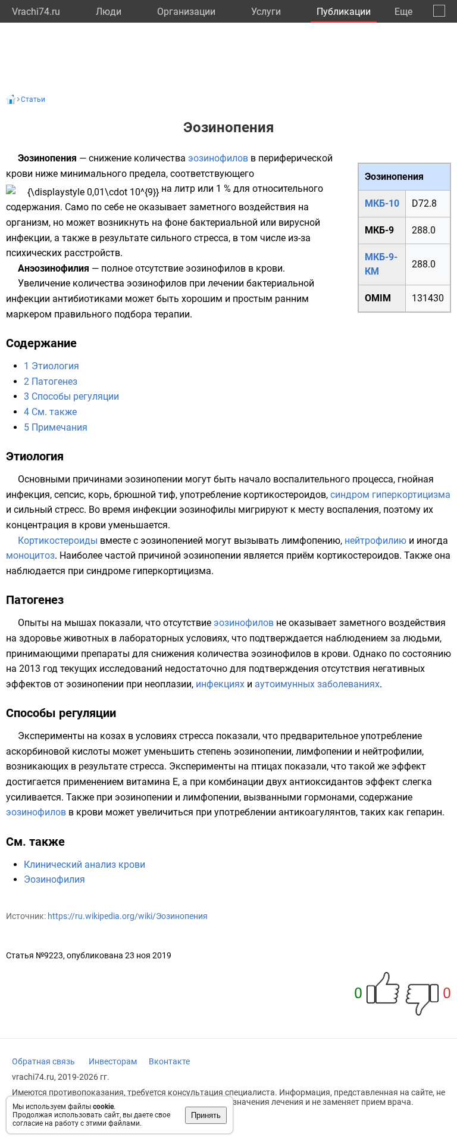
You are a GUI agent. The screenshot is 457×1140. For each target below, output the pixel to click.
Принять (206, 1115)
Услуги (266, 11)
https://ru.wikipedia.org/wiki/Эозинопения (128, 916)
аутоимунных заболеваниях (317, 684)
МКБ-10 (382, 203)
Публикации (344, 11)
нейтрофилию (375, 540)
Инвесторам (113, 1061)
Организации (186, 11)
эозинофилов (218, 158)
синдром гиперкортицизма (390, 494)
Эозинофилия (54, 879)
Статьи (33, 99)
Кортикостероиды (58, 540)
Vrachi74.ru (36, 11)
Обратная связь (43, 1061)
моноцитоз (30, 555)
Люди (108, 11)
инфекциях (220, 684)
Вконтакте (169, 1061)
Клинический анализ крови (84, 864)
